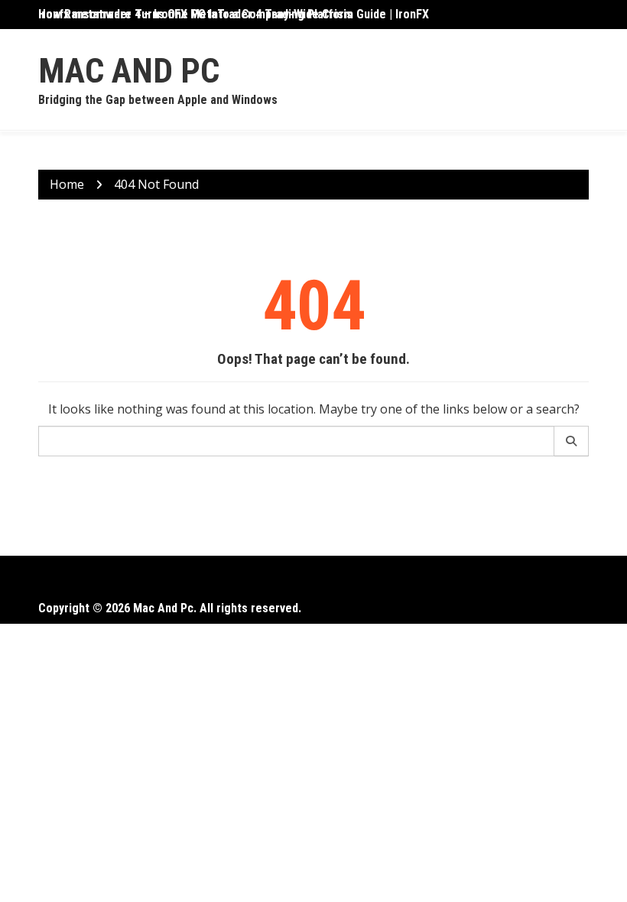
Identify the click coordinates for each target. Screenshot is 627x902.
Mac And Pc (128, 70)
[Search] (571, 441)
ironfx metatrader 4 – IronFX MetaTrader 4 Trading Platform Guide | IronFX (233, 14)
